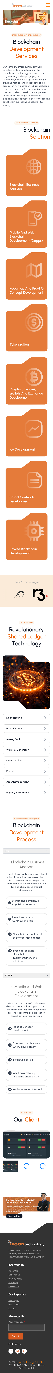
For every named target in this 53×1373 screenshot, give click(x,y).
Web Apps (13, 1300)
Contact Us (14, 1274)
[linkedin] (24, 1351)
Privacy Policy (15, 1278)
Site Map (13, 1282)
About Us (13, 1270)
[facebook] (10, 1351)
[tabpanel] (26, 913)
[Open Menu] (48, 5)
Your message (16, 1322)
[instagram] (17, 1351)
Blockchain (13, 1304)
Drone (11, 1308)
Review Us (13, 1286)
